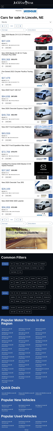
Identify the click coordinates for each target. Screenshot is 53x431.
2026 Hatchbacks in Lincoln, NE (42, 369)
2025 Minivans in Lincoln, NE (25, 369)
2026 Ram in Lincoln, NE (7, 337)
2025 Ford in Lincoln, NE (7, 349)
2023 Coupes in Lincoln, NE (41, 377)
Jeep (16, 278)
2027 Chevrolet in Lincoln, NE (8, 357)
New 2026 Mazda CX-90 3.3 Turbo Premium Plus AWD (14, 54)
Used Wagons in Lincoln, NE (24, 426)
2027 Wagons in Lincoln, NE (7, 369)
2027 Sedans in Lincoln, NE (24, 377)
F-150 (12, 293)
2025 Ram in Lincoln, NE (24, 365)
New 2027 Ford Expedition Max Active (15, 145)
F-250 (19, 297)
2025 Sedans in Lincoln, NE (41, 373)
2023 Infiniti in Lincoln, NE (40, 365)
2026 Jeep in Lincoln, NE (24, 333)
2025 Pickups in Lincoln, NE (24, 353)
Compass (25, 297)
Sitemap (26, 429)
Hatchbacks (42, 263)
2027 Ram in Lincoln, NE (40, 353)
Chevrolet (33, 278)
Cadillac (17, 282)
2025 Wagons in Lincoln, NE (24, 373)
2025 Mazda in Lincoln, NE (24, 357)
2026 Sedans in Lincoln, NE (7, 345)
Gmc (12, 282)
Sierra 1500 (41, 301)
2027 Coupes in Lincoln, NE (7, 381)
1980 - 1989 (20, 311)
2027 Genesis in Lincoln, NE (41, 357)
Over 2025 (13, 307)
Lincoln (29, 282)
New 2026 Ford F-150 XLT (11, 90)
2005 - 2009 (13, 311)
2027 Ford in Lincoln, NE (24, 341)
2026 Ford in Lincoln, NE (40, 329)
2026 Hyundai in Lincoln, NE (24, 337)
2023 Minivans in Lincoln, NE (8, 377)
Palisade (17, 301)
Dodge (45, 282)
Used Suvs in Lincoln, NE (7, 422)
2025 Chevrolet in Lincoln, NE (8, 361)
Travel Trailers (13, 272)
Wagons (29, 263)
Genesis (23, 282)
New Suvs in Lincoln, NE (7, 406)
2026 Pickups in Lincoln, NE (24, 329)
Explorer (41, 293)
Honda (24, 286)
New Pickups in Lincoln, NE (24, 406)
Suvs (12, 263)
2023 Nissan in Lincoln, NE (41, 349)
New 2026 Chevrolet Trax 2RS (13, 182)
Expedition (13, 297)
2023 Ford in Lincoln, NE (24, 349)
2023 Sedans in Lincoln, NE (7, 373)
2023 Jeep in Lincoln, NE (24, 361)
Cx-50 (47, 293)
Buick (40, 282)
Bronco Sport (38, 297)
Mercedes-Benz (41, 286)
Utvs (20, 272)
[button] (36, 39)
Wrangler (31, 297)
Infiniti (35, 282)
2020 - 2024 (20, 307)
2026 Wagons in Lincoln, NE (41, 341)
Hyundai (45, 278)
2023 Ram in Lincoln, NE (7, 365)
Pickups (17, 263)
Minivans (35, 263)
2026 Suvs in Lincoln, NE (7, 329)
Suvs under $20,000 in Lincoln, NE (9, 394)
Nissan (39, 278)
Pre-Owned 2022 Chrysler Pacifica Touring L (17, 72)
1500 (17, 293)
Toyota (18, 286)
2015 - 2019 (27, 307)
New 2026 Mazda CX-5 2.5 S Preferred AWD (16, 35)
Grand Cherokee (24, 293)
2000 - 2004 (42, 307)
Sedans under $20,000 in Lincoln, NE (43, 394)
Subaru (33, 286)
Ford (12, 278)
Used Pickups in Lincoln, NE (24, 422)
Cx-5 (31, 293)
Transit (47, 301)
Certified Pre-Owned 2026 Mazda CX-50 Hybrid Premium (16, 164)
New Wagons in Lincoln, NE (41, 406)
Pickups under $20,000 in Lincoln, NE (26, 394)
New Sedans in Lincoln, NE (7, 410)
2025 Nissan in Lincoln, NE (41, 361)
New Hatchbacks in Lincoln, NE (25, 410)
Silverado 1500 (47, 297)
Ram (27, 278)
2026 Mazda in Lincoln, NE (7, 333)
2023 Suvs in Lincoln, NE (7, 341)
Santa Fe (24, 301)
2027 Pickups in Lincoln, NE (24, 345)
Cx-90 (35, 301)
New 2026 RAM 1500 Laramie (13, 201)
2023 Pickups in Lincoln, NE (41, 345)
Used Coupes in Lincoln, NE (41, 426)
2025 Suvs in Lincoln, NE (40, 337)
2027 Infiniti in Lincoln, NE (7, 353)
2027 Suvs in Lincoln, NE (40, 333)
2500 (12, 301)
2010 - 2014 (35, 307)
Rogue (36, 293)
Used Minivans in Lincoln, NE (8, 426)
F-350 (30, 301)
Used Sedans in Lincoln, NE (41, 422)
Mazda (21, 278)
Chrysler (12, 286)
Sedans (23, 263)
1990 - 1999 (28, 311)
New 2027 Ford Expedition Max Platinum (16, 127)
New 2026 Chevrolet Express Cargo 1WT (17, 108)
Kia (28, 286)
